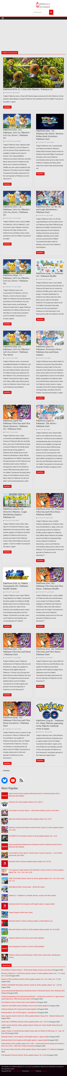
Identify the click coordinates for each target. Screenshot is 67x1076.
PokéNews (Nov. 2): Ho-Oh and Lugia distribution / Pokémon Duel (48, 209)
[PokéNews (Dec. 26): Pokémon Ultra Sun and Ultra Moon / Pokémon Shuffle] (50, 574)
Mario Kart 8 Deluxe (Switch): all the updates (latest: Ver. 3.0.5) (30, 819)
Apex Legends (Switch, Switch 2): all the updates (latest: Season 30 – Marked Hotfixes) (31, 1016)
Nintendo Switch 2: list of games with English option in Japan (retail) (24, 1037)
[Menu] (2, 18)
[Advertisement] (33, 32)
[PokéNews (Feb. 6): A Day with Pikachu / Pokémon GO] (33, 72)
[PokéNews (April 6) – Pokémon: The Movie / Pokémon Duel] (50, 412)
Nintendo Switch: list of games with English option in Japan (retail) (31, 904)
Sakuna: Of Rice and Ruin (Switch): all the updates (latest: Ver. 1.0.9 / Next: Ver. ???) (29, 979)
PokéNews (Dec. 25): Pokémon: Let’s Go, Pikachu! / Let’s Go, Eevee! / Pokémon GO (17, 133)
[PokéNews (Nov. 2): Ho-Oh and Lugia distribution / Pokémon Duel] (50, 198)
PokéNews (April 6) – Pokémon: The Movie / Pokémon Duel (46, 423)
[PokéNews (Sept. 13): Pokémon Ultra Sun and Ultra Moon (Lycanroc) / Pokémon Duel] (17, 709)
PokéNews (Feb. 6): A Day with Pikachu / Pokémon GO (28, 89)
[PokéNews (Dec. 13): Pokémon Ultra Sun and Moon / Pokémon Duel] (17, 640)
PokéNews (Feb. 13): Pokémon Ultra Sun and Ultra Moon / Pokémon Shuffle (50, 512)
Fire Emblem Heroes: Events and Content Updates (18, 1002)
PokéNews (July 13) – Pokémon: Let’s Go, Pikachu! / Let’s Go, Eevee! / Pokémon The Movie (17, 350)
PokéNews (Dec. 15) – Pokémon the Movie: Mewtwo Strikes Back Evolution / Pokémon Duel (49, 134)
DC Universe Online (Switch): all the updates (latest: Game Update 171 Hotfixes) (28, 1049)
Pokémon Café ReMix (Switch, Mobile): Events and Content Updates (24, 1006)
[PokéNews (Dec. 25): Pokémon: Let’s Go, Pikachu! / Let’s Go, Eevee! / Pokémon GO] (17, 121)
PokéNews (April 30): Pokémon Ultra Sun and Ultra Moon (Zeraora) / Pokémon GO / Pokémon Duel (16, 424)
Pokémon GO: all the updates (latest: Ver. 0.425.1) (26, 802)
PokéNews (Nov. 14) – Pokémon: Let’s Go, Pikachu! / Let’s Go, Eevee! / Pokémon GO (17, 210)
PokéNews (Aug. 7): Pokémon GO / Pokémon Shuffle (49, 274)
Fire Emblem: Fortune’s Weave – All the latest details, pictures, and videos (34, 810)
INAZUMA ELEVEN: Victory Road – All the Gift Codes (27, 887)
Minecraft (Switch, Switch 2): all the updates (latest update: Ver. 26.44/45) (34, 929)
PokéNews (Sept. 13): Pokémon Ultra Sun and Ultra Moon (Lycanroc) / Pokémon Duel (16, 721)
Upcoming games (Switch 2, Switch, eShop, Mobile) (26, 946)
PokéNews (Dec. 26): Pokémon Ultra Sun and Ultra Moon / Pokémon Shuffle (49, 586)
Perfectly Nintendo (16, 1071)
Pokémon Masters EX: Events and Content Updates (26, 938)
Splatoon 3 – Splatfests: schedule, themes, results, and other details (32, 895)
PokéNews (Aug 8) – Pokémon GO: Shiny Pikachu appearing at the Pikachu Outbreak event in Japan (50, 724)
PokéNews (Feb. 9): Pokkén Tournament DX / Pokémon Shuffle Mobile (15, 586)
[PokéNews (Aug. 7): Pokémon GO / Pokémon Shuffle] (50, 265)
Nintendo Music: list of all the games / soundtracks (19, 1012)
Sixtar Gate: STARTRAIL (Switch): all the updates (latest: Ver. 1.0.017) (24, 1022)
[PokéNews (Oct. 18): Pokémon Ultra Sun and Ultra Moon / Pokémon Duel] (50, 640)
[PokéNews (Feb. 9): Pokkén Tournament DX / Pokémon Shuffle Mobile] (17, 574)
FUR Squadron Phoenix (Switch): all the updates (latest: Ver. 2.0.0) (23, 1055)
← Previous (5, 770)
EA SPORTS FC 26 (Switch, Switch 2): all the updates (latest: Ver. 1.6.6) (33, 836)
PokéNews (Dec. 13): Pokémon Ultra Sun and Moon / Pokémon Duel (17, 652)
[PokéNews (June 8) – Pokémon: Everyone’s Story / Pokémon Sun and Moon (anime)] (50, 338)
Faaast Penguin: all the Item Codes (21, 912)
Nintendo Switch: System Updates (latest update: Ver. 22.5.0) (30, 861)
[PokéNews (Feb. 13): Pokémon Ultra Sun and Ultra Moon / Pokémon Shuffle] (50, 500)
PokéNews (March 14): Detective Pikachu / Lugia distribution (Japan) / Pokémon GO (15, 513)
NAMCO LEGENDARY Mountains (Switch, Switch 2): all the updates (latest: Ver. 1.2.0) (30, 985)
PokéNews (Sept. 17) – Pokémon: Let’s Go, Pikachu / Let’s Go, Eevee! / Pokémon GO (16, 279)
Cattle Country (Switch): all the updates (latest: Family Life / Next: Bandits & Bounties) (30, 1025)
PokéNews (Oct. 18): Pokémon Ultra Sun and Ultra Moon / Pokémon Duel (50, 652)
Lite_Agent (16, 92)
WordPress (32, 1071)
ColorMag (44, 1071)
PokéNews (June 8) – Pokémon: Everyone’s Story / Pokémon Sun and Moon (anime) (49, 350)
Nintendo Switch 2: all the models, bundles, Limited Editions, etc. (31, 921)
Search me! (51, 12)
